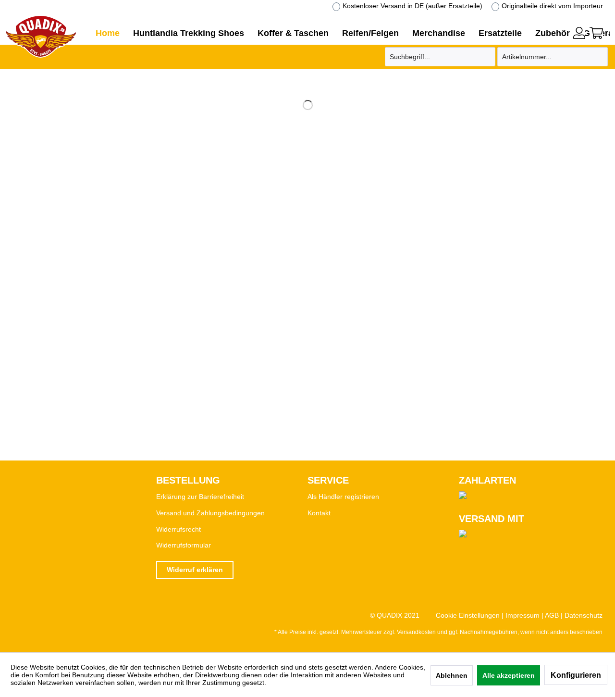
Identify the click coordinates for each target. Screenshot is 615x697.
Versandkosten (416, 632)
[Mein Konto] (579, 33)
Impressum (522, 615)
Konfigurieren (576, 675)
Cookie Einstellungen (468, 615)
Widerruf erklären (195, 569)
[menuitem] (579, 32)
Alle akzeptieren (508, 675)
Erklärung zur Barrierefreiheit (200, 496)
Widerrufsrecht (178, 529)
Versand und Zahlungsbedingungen (210, 513)
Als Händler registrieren (343, 496)
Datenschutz (584, 615)
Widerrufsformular (183, 545)
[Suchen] (486, 56)
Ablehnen (451, 675)
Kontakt (319, 513)
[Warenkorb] (596, 33)
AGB (552, 615)
